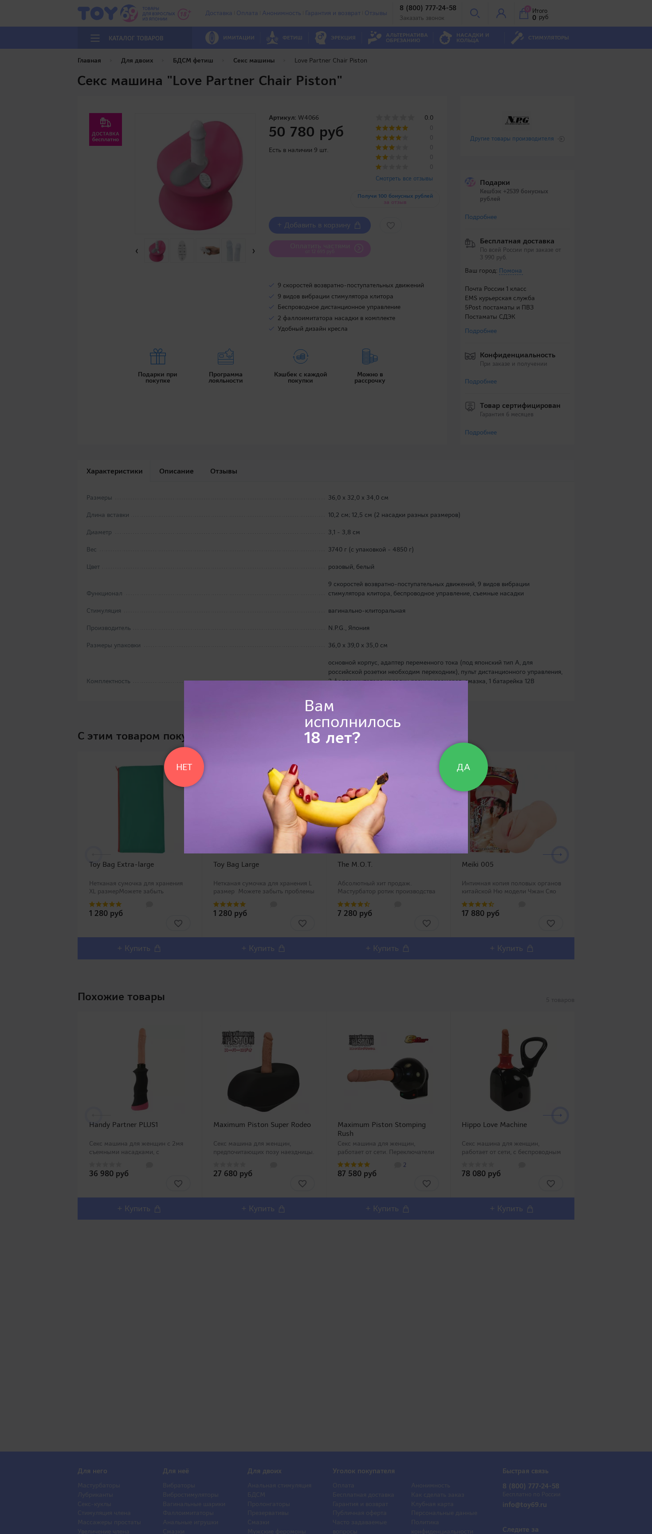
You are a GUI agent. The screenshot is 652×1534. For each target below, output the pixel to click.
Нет (184, 767)
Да (463, 767)
